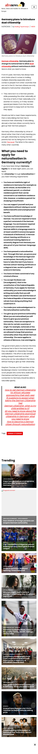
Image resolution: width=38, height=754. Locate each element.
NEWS (33, 27)
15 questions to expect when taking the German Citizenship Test (20, 400)
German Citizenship (15, 433)
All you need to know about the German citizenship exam (20, 412)
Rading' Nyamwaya (22, 27)
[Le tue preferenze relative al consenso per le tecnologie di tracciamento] (36, 565)
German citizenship (10, 61)
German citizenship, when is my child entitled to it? (20, 407)
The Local (10, 142)
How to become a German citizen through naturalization (20, 423)
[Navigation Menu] (34, 7)
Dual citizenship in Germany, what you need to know (21, 416)
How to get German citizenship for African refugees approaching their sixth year (20, 393)
